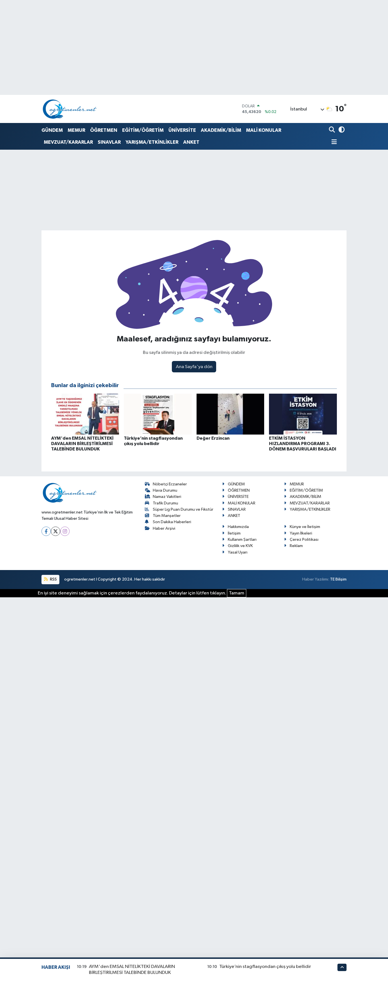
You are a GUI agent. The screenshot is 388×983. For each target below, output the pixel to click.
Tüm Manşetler (167, 516)
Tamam (236, 593)
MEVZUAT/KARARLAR (68, 142)
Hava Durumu (165, 490)
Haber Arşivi (164, 528)
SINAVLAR (109, 142)
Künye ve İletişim (305, 527)
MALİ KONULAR (263, 130)
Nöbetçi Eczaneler (170, 484)
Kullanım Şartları (242, 539)
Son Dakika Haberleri (172, 522)
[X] (55, 531)
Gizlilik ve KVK (240, 546)
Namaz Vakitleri (167, 496)
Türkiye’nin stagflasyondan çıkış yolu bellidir (265, 966)
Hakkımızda (238, 527)
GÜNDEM (52, 130)
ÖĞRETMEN (103, 130)
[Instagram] (65, 531)
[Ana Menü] (333, 142)
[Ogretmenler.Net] (69, 109)
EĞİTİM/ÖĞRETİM (143, 130)
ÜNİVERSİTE (182, 130)
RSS (53, 579)
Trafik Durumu (165, 503)
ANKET (191, 142)
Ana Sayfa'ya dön (194, 366)
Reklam (296, 546)
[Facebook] (46, 531)
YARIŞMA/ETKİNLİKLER (152, 142)
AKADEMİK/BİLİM (221, 130)
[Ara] (332, 130)
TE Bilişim (338, 579)
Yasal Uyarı (237, 552)
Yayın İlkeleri (301, 533)
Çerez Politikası (304, 539)
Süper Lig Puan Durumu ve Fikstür (183, 509)
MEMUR (76, 130)
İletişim (234, 533)
